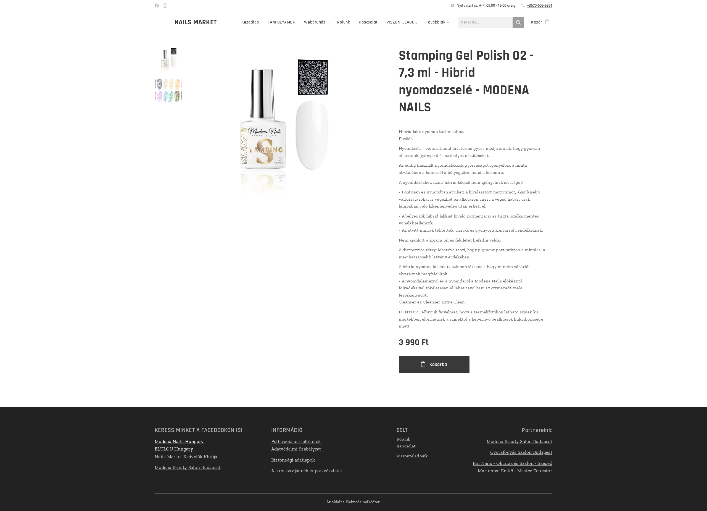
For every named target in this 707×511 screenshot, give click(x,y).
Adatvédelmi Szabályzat (296, 449)
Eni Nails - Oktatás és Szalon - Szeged (512, 463)
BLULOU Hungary (174, 449)
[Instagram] (165, 5)
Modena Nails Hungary (179, 441)
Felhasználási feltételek (296, 441)
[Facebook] (156, 5)
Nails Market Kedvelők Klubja (186, 456)
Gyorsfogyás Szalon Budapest (521, 452)
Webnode (354, 502)
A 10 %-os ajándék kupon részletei (306, 470)
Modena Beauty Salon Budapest (188, 467)
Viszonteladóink (412, 455)
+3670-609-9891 (539, 5)
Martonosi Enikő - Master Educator (515, 470)
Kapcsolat (406, 446)
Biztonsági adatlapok (293, 460)
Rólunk (403, 439)
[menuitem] (251, 22)
